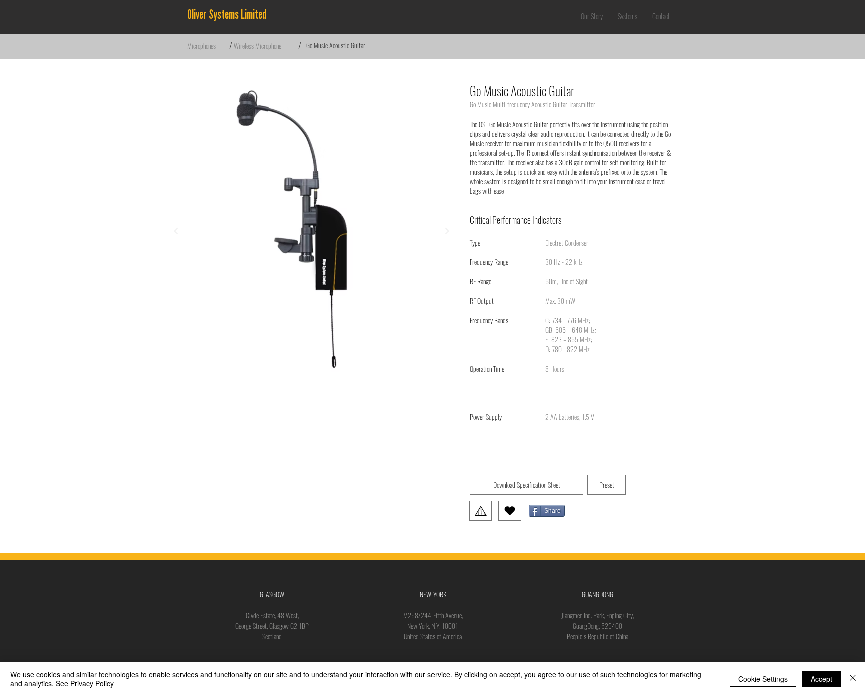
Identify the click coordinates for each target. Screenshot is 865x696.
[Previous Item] (176, 231)
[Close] (853, 679)
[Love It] (509, 511)
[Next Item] (447, 231)
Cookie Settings (763, 679)
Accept (821, 679)
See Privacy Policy (85, 683)
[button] (627, 16)
